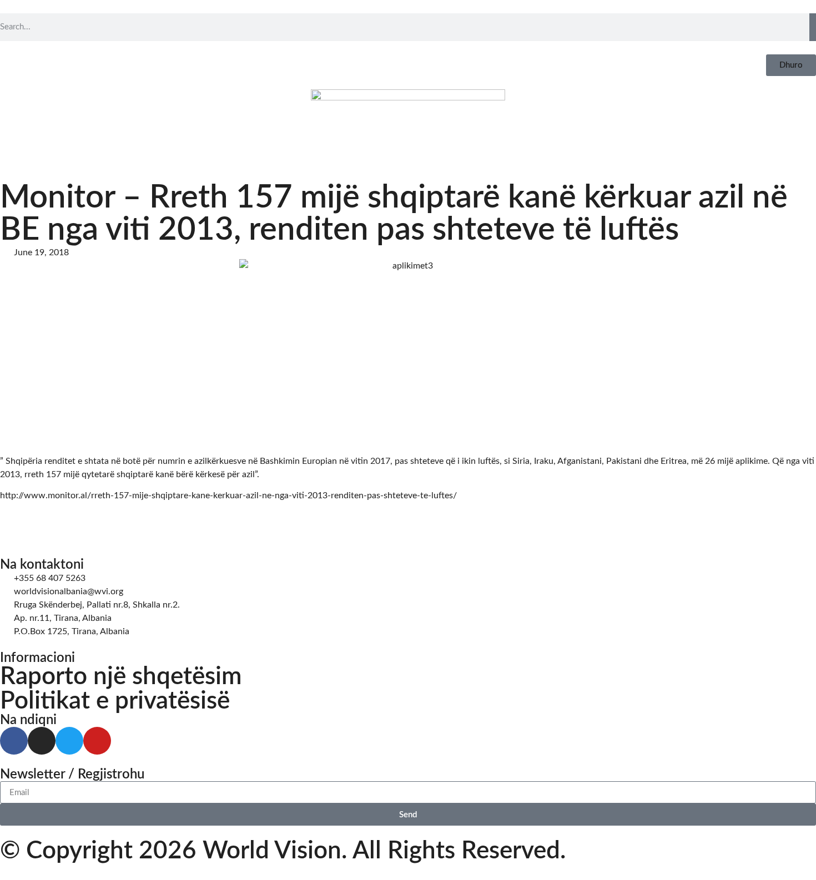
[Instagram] (42, 741)
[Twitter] (69, 741)
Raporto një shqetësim (121, 677)
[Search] (812, 27)
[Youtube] (97, 741)
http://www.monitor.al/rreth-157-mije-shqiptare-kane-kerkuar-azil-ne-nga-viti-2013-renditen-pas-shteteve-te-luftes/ (228, 495)
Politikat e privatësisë (115, 701)
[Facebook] (14, 741)
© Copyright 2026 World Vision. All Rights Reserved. (283, 851)
